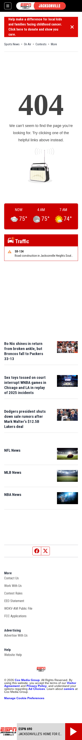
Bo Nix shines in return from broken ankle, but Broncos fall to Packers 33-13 (23, 351)
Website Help (13, 655)
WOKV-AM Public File (18, 608)
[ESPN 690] (41, 6)
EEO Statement (14, 601)
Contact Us (11, 578)
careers (69, 689)
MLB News (12, 472)
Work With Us (13, 586)
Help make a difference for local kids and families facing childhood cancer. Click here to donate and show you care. (35, 26)
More (54, 44)
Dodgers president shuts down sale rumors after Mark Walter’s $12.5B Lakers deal (25, 419)
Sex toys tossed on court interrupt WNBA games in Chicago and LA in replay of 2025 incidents (25, 385)
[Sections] (7, 6)
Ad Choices (36, 689)
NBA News (12, 494)
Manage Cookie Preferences (24, 698)
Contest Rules (13, 593)
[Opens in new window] (67, 454)
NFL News (12, 450)
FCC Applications (15, 616)
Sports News (12, 44)
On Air (27, 44)
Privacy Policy (36, 686)
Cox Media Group (27, 680)
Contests (41, 44)
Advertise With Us (16, 635)
